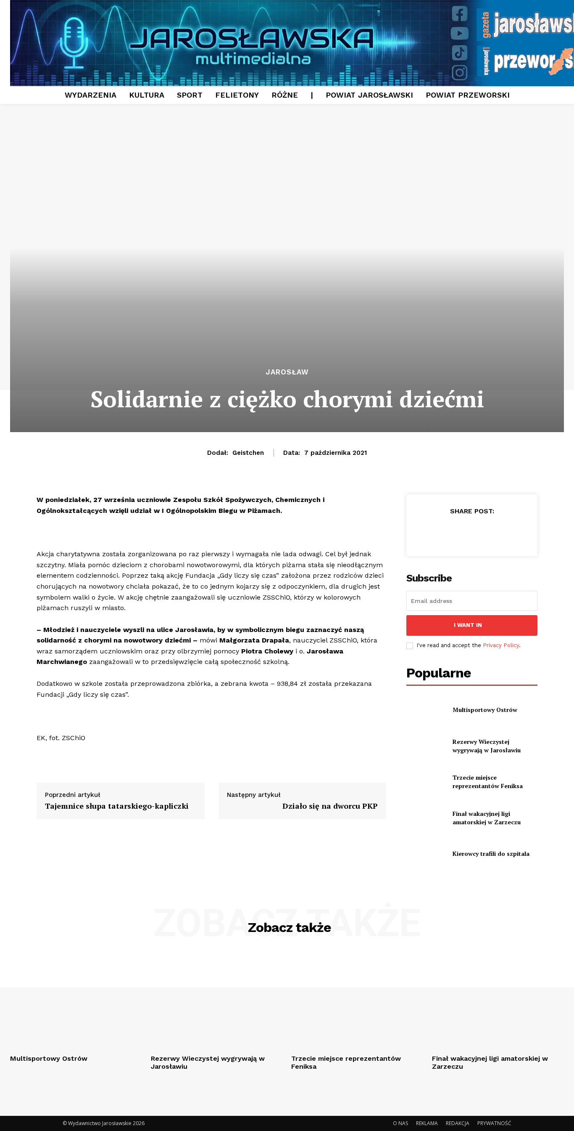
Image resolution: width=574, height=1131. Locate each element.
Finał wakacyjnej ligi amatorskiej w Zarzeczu (487, 818)
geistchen (248, 453)
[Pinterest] (471, 532)
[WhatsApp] (490, 532)
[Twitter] (452, 532)
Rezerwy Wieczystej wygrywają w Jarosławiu (487, 746)
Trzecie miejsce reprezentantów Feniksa (488, 781)
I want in (468, 625)
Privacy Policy (501, 645)
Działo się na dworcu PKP (330, 806)
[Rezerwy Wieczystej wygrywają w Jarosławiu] (425, 745)
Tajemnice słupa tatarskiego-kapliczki (117, 806)
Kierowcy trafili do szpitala (491, 854)
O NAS (400, 1123)
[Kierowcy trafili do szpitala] (425, 853)
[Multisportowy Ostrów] (425, 710)
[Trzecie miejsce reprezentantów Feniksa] (425, 781)
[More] (510, 532)
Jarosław (287, 372)
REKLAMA (427, 1123)
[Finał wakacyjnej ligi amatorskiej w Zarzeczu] (425, 817)
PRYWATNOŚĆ (494, 1123)
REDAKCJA (457, 1123)
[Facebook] (432, 532)
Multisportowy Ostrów (485, 710)
